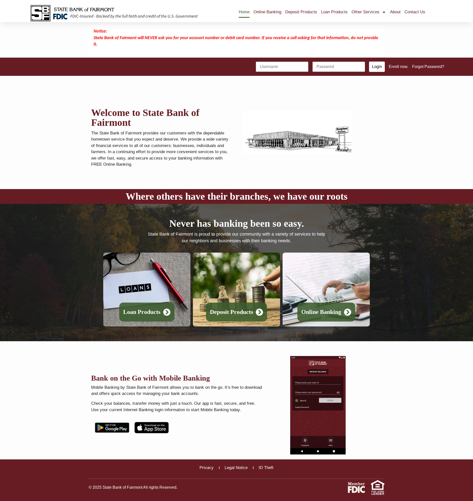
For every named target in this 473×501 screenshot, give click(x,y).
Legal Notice (236, 467)
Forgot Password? (428, 67)
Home (244, 12)
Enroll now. (398, 67)
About (395, 12)
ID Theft (266, 467)
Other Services (365, 12)
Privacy (207, 467)
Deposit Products (301, 12)
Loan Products (334, 12)
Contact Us (415, 12)
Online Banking (267, 12)
